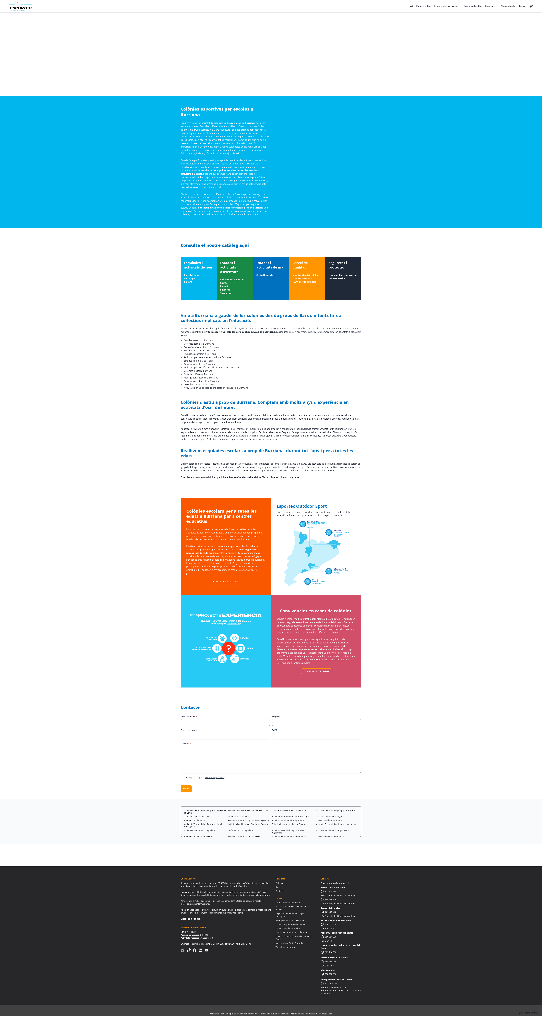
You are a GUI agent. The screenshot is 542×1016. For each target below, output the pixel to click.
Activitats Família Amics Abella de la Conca (248, 810)
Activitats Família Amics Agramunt (288, 820)
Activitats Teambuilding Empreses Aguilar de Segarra (204, 825)
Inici (411, 6)
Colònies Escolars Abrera (240, 816)
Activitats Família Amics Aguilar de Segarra (248, 824)
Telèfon (276, 730)
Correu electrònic (190, 730)
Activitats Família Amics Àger (329, 816)
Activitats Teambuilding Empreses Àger (290, 816)
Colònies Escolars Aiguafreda (198, 836)
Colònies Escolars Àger (195, 820)
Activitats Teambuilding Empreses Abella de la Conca (205, 811)
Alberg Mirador (508, 6)
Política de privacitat (214, 777)
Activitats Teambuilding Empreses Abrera (335, 810)
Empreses (490, 6)
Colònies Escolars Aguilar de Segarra (289, 824)
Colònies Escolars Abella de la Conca (289, 810)
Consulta (186, 743)
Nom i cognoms (189, 716)
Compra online (423, 6)
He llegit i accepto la (205, 777)
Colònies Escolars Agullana (240, 830)
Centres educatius (473, 6)
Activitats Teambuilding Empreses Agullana (336, 824)
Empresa (276, 716)
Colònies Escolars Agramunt (328, 820)
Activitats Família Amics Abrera (199, 816)
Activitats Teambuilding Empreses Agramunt (249, 820)
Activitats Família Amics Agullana (199, 830)
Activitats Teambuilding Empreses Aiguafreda (288, 831)
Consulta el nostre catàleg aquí (215, 245)
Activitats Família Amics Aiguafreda (332, 830)
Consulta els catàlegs (226, 581)
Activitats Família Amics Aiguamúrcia (289, 836)
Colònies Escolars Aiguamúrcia (329, 836)
